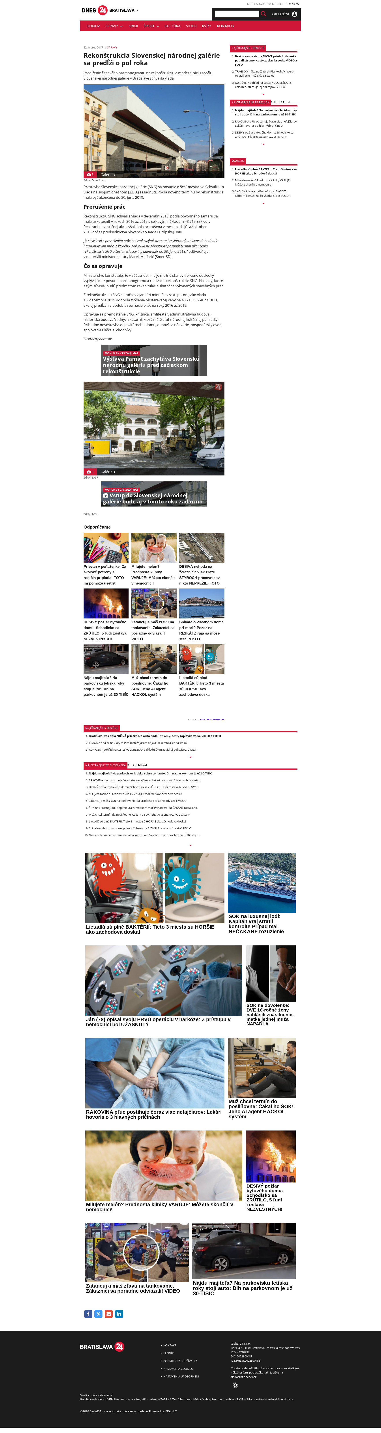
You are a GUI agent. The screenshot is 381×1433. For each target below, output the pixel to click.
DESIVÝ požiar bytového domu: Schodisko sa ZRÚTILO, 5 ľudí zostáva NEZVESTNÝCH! (264, 134)
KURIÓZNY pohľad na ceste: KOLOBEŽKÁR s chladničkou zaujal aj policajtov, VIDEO (263, 85)
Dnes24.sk (98, 180)
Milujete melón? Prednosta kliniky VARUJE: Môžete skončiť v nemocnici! (262, 182)
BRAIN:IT (171, 1411)
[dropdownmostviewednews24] (263, 144)
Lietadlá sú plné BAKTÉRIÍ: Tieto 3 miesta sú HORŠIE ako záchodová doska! (266, 171)
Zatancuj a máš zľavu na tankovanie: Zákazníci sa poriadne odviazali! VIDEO (138, 801)
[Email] (109, 1314)
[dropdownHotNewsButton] (263, 203)
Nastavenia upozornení (181, 1376)
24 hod (285, 102)
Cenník (168, 1353)
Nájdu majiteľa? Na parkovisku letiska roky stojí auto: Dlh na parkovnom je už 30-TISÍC (266, 112)
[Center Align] (263, 14)
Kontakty (225, 26)
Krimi (133, 26)
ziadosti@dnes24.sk (244, 1377)
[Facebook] (88, 1314)
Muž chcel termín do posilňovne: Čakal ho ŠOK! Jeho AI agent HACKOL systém (139, 815)
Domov (93, 26)
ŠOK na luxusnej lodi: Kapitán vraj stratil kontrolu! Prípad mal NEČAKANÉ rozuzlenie (143, 808)
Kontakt (169, 1345)
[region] (137, 10)
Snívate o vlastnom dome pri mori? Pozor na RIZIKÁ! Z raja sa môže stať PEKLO (140, 828)
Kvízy (206, 26)
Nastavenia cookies (178, 1369)
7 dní (274, 102)
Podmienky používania (180, 1361)
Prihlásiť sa (281, 14)
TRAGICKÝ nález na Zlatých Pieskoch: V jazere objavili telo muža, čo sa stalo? (264, 73)
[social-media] (234, 1385)
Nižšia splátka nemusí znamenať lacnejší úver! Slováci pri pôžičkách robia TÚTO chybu (144, 835)
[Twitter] (98, 1314)
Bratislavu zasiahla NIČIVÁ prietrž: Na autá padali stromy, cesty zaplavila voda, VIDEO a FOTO (266, 60)
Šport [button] (150, 26)
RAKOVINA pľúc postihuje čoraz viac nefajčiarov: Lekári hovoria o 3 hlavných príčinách (266, 123)
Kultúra (172, 26)
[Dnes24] (122, 10)
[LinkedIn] (119, 1314)
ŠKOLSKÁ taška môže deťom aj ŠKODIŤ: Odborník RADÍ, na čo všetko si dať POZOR (262, 193)
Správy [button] (112, 26)
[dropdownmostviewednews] (263, 95)
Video (191, 26)
